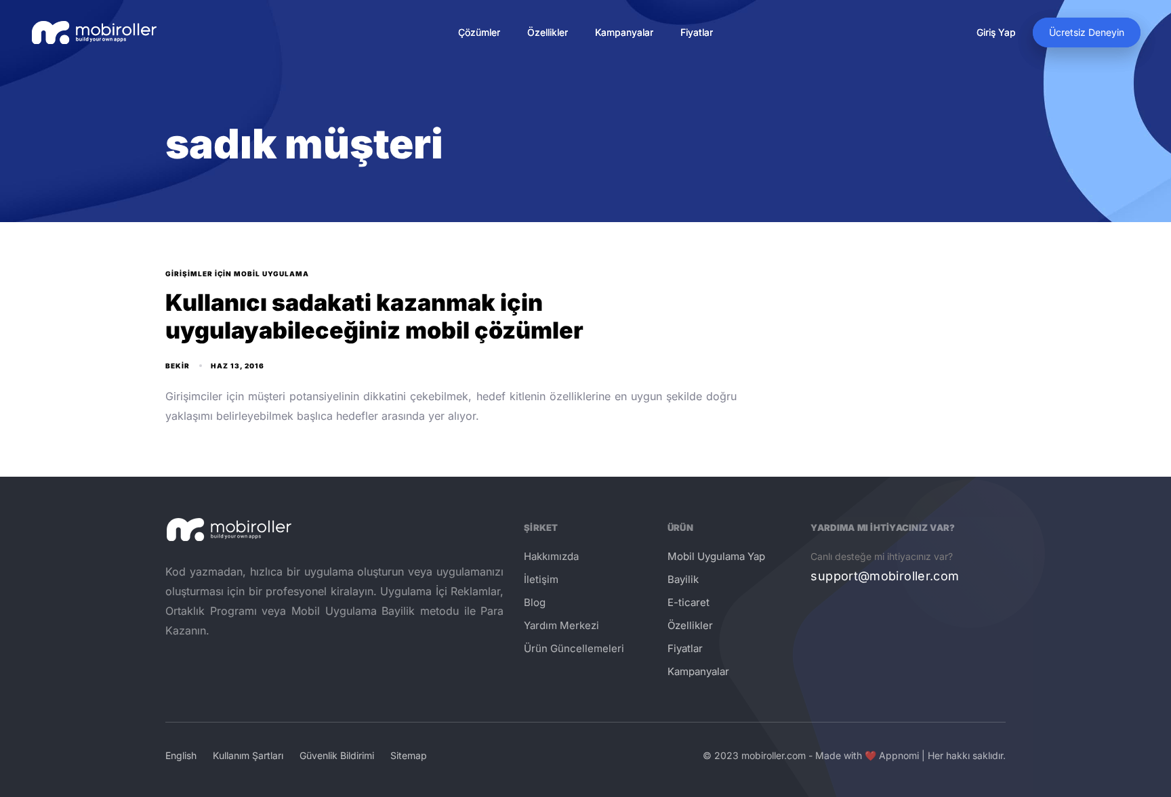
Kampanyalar (624, 32)
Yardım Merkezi (561, 625)
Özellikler (547, 32)
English (181, 755)
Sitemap (408, 755)
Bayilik (683, 579)
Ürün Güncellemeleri (574, 648)
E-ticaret (688, 602)
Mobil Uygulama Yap (716, 556)
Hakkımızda (551, 556)
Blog (535, 602)
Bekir (177, 366)
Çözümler (479, 32)
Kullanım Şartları (248, 755)
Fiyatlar (696, 32)
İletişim (541, 579)
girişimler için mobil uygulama (237, 274)
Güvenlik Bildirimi (337, 755)
